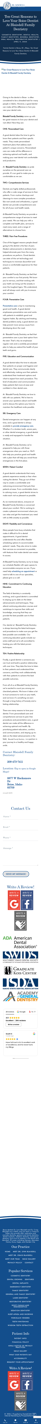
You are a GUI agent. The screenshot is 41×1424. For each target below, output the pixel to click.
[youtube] (20, 1220)
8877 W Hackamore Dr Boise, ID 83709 (23, 1211)
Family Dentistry (10, 37)
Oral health (7, 39)
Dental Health (31, 35)
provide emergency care (23, 426)
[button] (21, 1011)
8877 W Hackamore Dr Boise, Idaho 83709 (19, 783)
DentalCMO (27, 1414)
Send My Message (16, 874)
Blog (27, 48)
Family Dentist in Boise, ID (13, 48)
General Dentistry (29, 37)
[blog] (28, 1220)
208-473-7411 (15, 761)
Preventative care (10, 306)
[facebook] (13, 1220)
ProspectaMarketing (28, 1416)
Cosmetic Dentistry (12, 35)
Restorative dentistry (26, 39)
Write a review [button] (13, 1024)
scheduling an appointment (23, 571)
